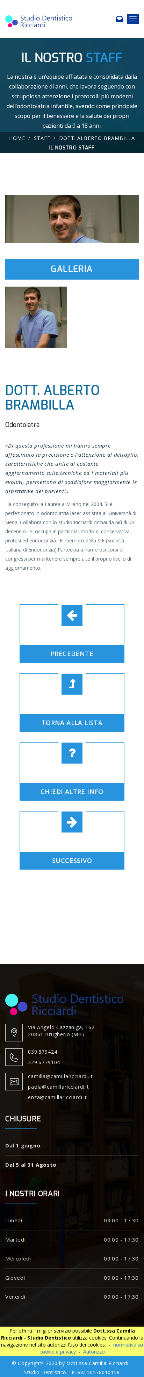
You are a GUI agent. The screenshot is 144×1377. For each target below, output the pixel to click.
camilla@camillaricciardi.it (60, 1076)
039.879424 (42, 1051)
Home (17, 138)
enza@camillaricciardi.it (57, 1097)
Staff (42, 138)
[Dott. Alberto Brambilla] (72, 218)
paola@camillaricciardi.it (58, 1086)
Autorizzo (94, 1351)
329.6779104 (44, 1062)
